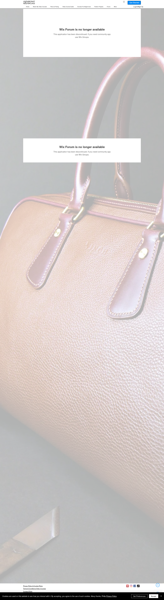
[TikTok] (138, 586)
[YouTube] (127, 586)
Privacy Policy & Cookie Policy (33, 586)
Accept (153, 596)
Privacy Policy (111, 596)
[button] (40, 7)
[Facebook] (135, 586)
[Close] (161, 596)
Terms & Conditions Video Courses (34, 589)
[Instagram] (131, 586)
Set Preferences (139, 596)
